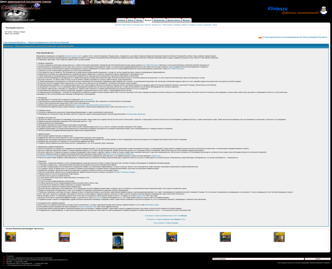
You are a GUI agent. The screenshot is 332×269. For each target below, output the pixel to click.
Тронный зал (156, 25)
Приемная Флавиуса (124, 154)
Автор (139, 20)
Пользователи (137, 25)
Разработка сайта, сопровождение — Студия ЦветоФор (27, 263)
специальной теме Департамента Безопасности (93, 105)
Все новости (322, 37)
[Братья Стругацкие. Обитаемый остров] (279, 241)
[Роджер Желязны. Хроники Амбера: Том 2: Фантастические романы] (117, 249)
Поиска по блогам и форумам (298, 263)
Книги (130, 20)
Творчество (159, 20)
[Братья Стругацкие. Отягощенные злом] (10, 241)
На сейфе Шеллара (150, 65)
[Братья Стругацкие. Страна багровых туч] (64, 241)
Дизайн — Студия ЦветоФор (17, 262)
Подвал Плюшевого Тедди (124, 172)
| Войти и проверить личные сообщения (196, 25)
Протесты (110, 154)
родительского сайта (74, 56)
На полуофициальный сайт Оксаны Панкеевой (299, 37)
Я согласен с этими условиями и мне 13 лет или (166, 216)
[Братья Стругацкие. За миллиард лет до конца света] (171, 241)
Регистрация (167, 25)
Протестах (141, 196)
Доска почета (174, 20)
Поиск (128, 25)
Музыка (186, 20)
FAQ (123, 25)
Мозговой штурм (152, 205)
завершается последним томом (29, 1)
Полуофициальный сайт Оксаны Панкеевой (24, 265)
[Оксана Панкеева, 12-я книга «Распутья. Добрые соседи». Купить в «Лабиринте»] (98, 4)
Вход (215, 25)
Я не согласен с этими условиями (166, 223)
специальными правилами (135, 114)
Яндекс (326, 263)
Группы (147, 25)
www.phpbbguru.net (61, 260)
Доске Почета (129, 107)
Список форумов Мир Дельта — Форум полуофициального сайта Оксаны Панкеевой (36, 42)
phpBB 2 (21, 260)
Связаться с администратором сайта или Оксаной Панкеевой (29, 258)
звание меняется (86, 99)
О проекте (10, 256)
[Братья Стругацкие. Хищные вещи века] (225, 241)
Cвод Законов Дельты (273, 37)
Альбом (118, 25)
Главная (121, 20)
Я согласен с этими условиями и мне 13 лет (166, 219)
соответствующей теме (87, 207)
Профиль (177, 25)
